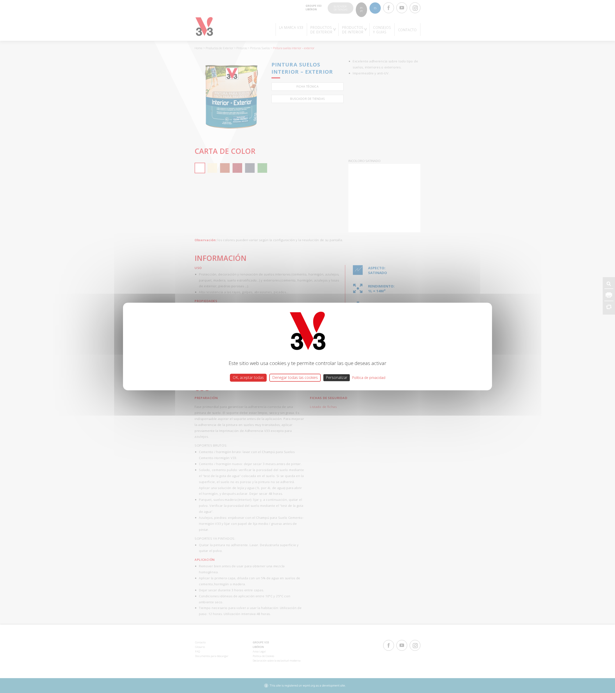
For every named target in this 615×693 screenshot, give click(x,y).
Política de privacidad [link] (368, 377)
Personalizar (336, 377)
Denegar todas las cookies (295, 377)
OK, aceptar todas (248, 377)
